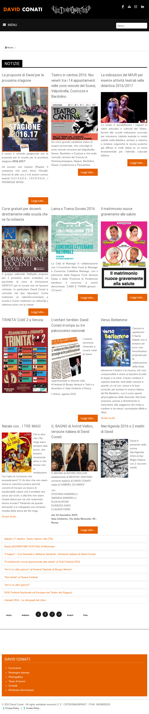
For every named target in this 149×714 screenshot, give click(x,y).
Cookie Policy (32, 708)
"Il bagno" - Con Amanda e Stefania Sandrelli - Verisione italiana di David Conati (50, 554)
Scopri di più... (10, 516)
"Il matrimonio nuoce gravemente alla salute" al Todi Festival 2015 (42, 561)
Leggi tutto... (38, 200)
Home (10, 47)
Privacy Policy (12, 708)
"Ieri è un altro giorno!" (17, 584)
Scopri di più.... (109, 417)
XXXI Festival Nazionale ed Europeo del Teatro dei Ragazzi (38, 592)
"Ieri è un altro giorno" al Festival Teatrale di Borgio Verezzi (38, 569)
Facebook (122, 6)
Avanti (70, 615)
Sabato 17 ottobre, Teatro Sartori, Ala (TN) (28, 538)
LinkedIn (142, 6)
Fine (85, 615)
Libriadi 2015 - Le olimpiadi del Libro (25, 600)
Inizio (9, 615)
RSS (135, 6)
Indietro (25, 615)
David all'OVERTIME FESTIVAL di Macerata (29, 546)
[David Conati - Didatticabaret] (47, 9)
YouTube (129, 6)
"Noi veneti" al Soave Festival (21, 577)
